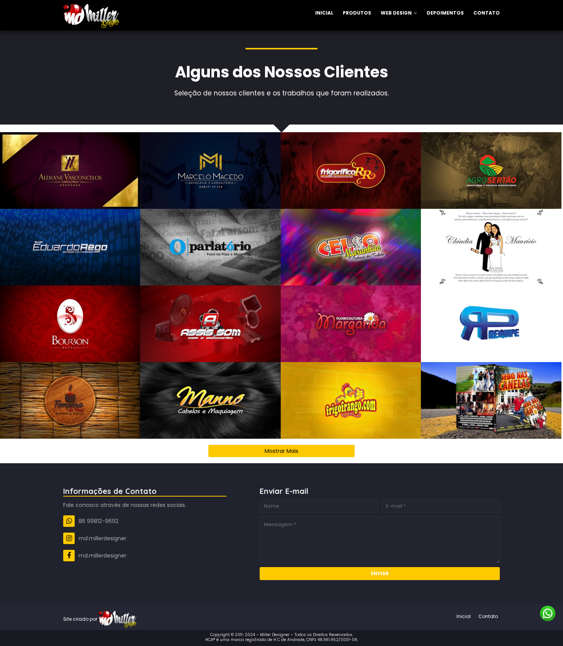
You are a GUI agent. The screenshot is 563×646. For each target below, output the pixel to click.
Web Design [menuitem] (396, 13)
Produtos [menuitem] (357, 13)
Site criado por (80, 619)
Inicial (464, 616)
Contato (488, 616)
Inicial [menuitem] (324, 13)
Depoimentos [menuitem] (445, 13)
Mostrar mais (281, 451)
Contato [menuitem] (486, 13)
